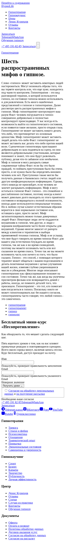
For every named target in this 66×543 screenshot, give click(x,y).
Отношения (15, 437)
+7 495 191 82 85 (11, 402)
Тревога (13, 427)
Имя (4, 358)
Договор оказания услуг (22, 532)
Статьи (12, 499)
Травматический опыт (21, 440)
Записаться (8, 33)
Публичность (16, 476)
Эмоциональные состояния (24, 446)
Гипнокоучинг (17, 15)
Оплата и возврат (18, 525)
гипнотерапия (16, 304)
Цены (11, 18)
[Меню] (38, 45)
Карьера (13, 469)
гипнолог (14, 314)
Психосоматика (17, 434)
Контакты (14, 27)
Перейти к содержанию (15, 2)
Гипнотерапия (17, 12)
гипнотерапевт (17, 308)
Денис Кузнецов (18, 21)
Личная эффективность (22, 479)
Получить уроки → (13, 385)
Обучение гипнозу (12, 40)
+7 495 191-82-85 (11, 46)
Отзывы (13, 24)
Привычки (14, 443)
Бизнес (12, 466)
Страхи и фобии (18, 430)
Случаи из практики (20, 502)
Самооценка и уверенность (24, 449)
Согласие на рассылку (21, 538)
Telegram (6, 37)
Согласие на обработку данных (27, 535)
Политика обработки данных (25, 528)
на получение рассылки (30, 393)
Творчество (15, 473)
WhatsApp (18, 37)
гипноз (12, 311)
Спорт (12, 463)
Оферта (12, 522)
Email (4, 368)
